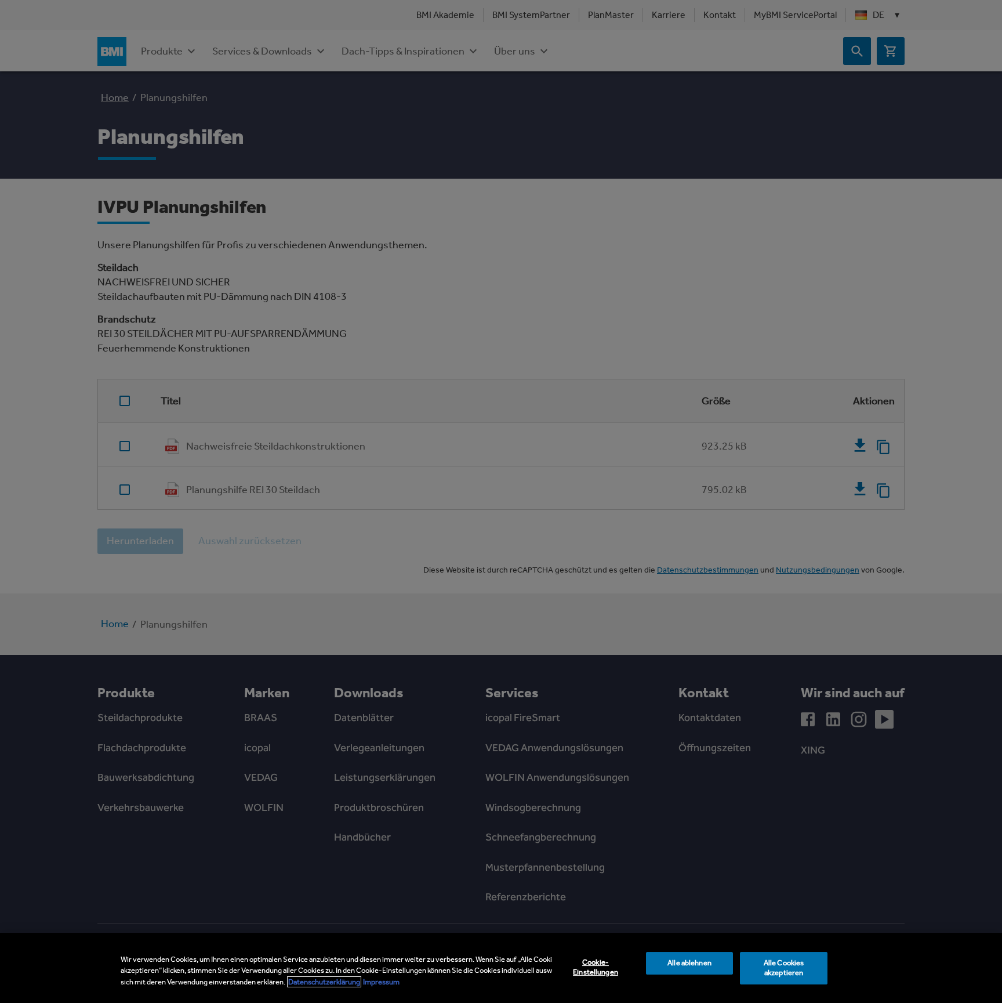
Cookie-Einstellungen (595, 967)
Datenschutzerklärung (324, 981)
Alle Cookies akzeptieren (784, 967)
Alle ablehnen (689, 962)
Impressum (381, 981)
